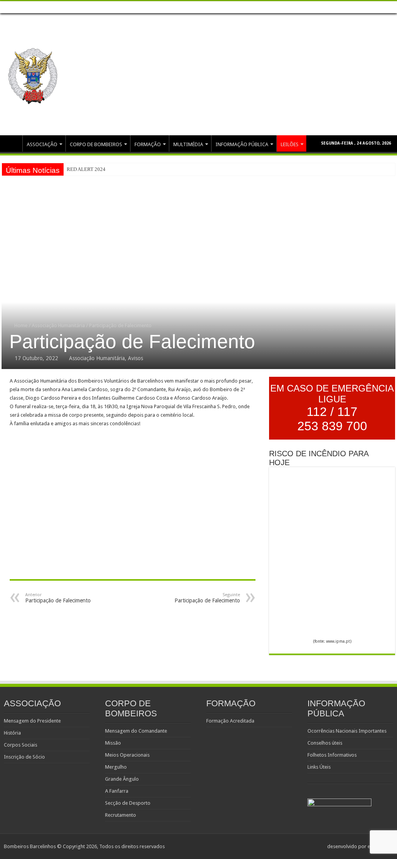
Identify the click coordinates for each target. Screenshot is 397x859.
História (12, 733)
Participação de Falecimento (58, 598)
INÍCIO (13, 7)
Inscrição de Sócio (24, 757)
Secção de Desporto (127, 803)
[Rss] (384, 7)
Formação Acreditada (230, 721)
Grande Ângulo (122, 779)
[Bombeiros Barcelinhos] (33, 75)
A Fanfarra (116, 791)
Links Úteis (319, 767)
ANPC (34, 7)
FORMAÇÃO (148, 144)
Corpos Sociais (20, 745)
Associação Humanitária (58, 325)
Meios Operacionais (127, 755)
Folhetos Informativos (332, 755)
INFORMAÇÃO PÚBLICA (242, 144)
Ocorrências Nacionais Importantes (347, 731)
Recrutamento (120, 815)
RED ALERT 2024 (86, 169)
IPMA (52, 7)
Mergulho (116, 767)
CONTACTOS (79, 7)
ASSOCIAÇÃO (42, 144)
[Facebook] (391, 7)
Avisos (135, 358)
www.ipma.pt (338, 641)
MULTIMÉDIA (188, 144)
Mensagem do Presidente (32, 721)
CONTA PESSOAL (118, 7)
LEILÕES (152, 7)
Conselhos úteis (324, 743)
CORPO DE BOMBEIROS (96, 144)
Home (12, 143)
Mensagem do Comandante (136, 731)
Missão (113, 743)
